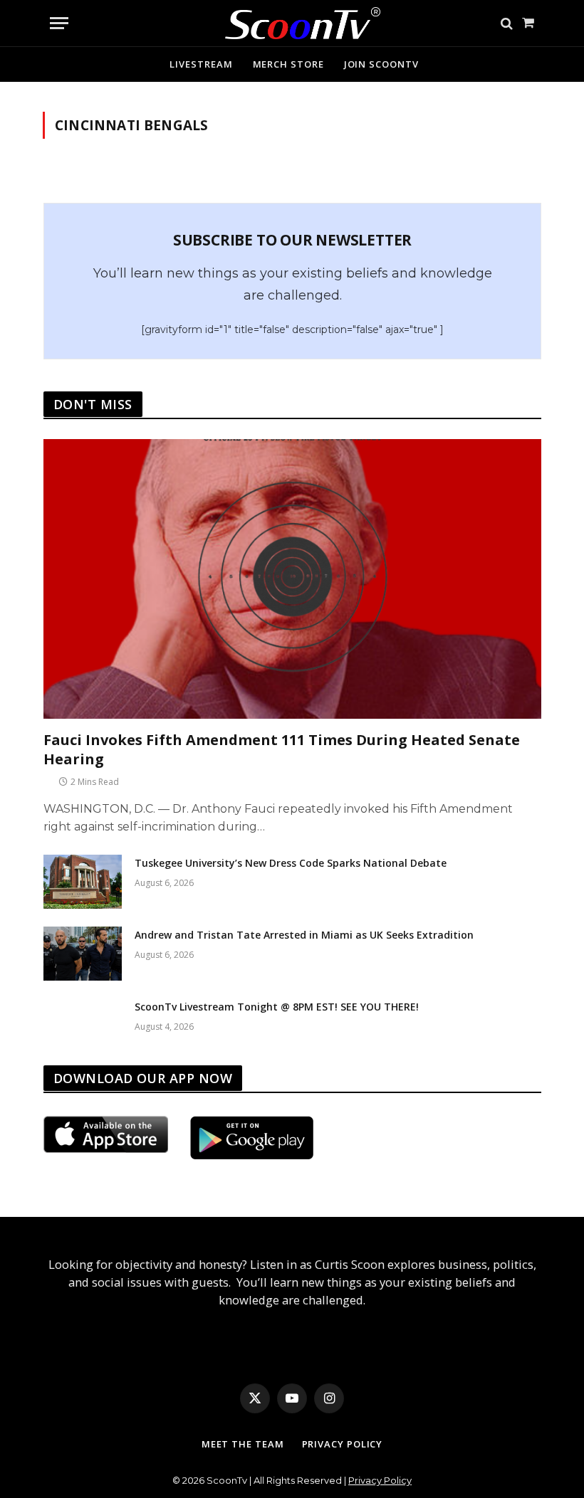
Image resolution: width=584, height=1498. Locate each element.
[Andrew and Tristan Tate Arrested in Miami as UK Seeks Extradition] (82, 954)
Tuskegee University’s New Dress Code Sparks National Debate (291, 863)
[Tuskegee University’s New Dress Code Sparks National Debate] (82, 882)
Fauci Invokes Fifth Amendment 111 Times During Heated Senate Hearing (281, 749)
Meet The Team (243, 1444)
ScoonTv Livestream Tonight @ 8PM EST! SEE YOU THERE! (277, 1006)
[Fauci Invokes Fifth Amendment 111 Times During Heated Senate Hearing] (292, 579)
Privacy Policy (342, 1444)
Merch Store (288, 64)
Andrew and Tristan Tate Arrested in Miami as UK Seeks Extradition (304, 934)
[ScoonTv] (292, 19)
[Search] (507, 23)
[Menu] (59, 23)
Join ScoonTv (381, 64)
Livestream (201, 64)
